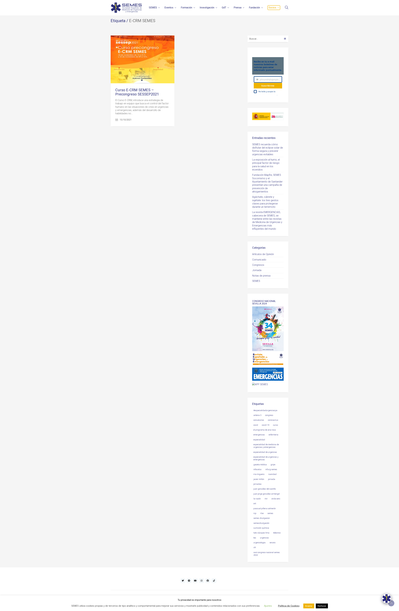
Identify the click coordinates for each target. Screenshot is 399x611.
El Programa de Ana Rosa (264, 430)
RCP (254, 513)
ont (254, 503)
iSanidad (272, 474)
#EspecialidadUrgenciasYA (265, 410)
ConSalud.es (258, 420)
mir (266, 498)
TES (254, 538)
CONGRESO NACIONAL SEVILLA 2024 (264, 302)
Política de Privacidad (267, 94)
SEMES (256, 280)
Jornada (256, 270)
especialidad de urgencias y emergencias (265, 458)
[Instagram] (201, 580)
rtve (262, 513)
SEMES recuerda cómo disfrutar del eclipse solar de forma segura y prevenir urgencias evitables (267, 149)
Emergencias (259, 434)
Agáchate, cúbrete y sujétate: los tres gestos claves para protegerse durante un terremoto (265, 201)
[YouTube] (195, 580)
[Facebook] (207, 580)
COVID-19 (265, 425)
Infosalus (257, 469)
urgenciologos (259, 542)
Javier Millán (258, 479)
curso (275, 425)
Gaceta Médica (260, 464)
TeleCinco (277, 533)
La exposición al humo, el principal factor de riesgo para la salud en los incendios (266, 164)
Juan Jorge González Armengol (266, 494)
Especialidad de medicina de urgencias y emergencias (266, 445)
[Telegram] (189, 580)
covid (255, 425)
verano (272, 542)
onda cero (276, 498)
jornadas (257, 484)
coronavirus (273, 420)
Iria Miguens (258, 474)
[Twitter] (182, 580)
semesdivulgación (261, 523)
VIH (254, 547)
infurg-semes (271, 469)
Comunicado (259, 259)
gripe (273, 464)
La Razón (257, 498)
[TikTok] (214, 580)
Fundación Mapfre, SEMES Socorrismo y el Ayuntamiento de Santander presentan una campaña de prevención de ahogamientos (267, 183)
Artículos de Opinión (263, 254)
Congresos (258, 264)
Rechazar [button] (322, 606)
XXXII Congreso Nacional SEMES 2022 (266, 553)
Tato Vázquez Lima (261, 533)
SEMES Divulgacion (261, 518)
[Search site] (286, 8)
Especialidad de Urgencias (265, 452)
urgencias (264, 538)
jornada (271, 479)
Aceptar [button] (308, 606)
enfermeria (273, 434)
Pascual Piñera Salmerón (264, 508)
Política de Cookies (288, 605)
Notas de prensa (261, 275)
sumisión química (261, 528)
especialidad (259, 439)
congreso (269, 415)
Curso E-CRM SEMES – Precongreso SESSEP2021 (137, 92)
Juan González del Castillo (264, 489)
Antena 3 (257, 415)
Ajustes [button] (268, 605)
